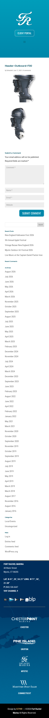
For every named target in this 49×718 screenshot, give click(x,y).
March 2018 (10, 491)
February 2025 (11, 346)
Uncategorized (11, 526)
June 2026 (9, 281)
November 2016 (11, 501)
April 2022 (9, 406)
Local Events (10, 521)
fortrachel (10, 70)
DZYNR (19, 709)
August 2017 (10, 496)
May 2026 (9, 286)
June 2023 (9, 386)
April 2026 (9, 291)
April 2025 (9, 336)
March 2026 (10, 296)
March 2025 (10, 341)
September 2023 (12, 381)
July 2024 (9, 361)
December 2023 (11, 376)
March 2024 (10, 371)
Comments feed (11, 546)
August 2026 (10, 271)
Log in (7, 536)
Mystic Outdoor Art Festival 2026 (19, 250)
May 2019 (9, 476)
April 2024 (9, 366)
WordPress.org (11, 551)
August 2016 (10, 506)
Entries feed (10, 541)
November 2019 (11, 446)
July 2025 (9, 321)
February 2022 (11, 411)
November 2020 (11, 431)
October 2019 (10, 451)
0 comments (27, 70)
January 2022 (10, 416)
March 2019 (10, 486)
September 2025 (12, 311)
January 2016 (10, 511)
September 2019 (12, 456)
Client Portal (24, 33)
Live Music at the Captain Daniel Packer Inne (24, 255)
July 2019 (9, 466)
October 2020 (10, 436)
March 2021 (10, 426)
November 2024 (11, 356)
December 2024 (11, 351)
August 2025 (10, 316)
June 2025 (9, 326)
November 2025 (11, 301)
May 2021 (9, 421)
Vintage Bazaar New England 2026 (19, 245)
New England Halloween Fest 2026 (19, 235)
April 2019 (9, 481)
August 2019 (10, 461)
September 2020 (12, 441)
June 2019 (9, 471)
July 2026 (9, 276)
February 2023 (11, 391)
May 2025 (9, 331)
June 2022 (9, 401)
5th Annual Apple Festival (15, 240)
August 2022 (10, 396)
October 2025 (10, 306)
